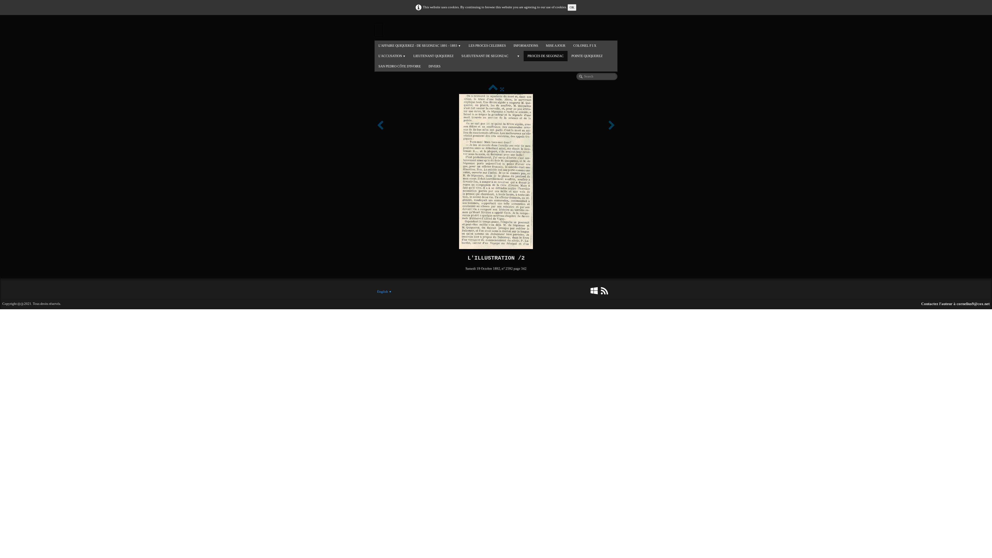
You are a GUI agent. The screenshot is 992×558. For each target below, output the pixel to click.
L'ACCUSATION (392, 56)
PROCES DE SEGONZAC (546, 56)
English (384, 291)
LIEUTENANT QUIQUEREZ (433, 56)
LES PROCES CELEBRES (487, 46)
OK (572, 7)
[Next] (611, 126)
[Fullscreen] (502, 89)
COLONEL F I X (584, 46)
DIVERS (434, 66)
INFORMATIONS (526, 46)
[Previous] (380, 126)
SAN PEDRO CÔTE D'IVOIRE (399, 66)
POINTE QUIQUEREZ (587, 56)
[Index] (493, 89)
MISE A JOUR (555, 46)
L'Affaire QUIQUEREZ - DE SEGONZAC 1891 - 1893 (419, 46)
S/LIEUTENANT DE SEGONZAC (484, 56)
